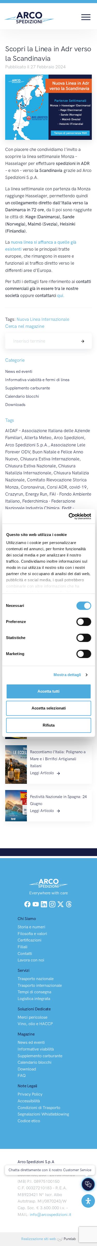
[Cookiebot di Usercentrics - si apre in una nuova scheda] (69, 516)
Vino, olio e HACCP (35, 1023)
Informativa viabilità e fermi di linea (37, 379)
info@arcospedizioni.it (50, 1214)
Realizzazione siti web (38, 1239)
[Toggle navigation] (86, 16)
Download (27, 1069)
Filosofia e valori (32, 933)
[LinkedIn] (44, 904)
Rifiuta (49, 725)
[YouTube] (36, 904)
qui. (60, 295)
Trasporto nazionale (36, 978)
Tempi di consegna (34, 991)
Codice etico (29, 1120)
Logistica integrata (34, 998)
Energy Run (36, 494)
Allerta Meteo (37, 437)
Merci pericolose (32, 1017)
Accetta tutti (48, 691)
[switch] (83, 622)
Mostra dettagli (67, 674)
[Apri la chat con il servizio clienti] (88, 1184)
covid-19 (78, 487)
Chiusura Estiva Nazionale (30, 465)
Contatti (25, 953)
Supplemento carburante (27, 388)
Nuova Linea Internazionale (43, 319)
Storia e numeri (31, 926)
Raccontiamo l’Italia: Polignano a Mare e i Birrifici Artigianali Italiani (58, 759)
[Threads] (69, 904)
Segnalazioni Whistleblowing (43, 1114)
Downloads (15, 404)
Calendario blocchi (22, 396)
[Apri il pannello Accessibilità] (88, 1201)
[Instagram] (52, 904)
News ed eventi (18, 371)
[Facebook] (27, 904)
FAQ (22, 1075)
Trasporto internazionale (40, 985)
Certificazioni (29, 940)
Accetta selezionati (49, 708)
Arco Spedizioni (69, 437)
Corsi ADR (57, 487)
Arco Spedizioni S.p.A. (26, 444)
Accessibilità (29, 1100)
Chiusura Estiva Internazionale (49, 458)
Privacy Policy (30, 1094)
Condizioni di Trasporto (39, 1107)
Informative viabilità (36, 1049)
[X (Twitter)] (61, 904)
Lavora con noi (31, 960)
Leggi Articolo (42, 773)
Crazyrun (14, 494)
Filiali (22, 946)
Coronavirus (32, 487)
